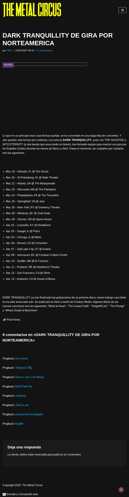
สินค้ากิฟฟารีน (23, 386)
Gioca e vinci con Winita (29, 377)
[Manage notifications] (121, 489)
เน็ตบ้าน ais (22, 405)
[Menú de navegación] (122, 10)
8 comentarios (45, 50)
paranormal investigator (29, 414)
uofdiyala (20, 395)
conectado (40, 454)
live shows (21, 358)
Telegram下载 (23, 367)
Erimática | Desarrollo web (22, 494)
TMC (9, 50)
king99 (19, 423)
